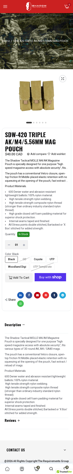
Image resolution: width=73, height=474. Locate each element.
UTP (52, 259)
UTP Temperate (42, 266)
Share (12, 299)
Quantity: (10, 234)
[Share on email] (37, 295)
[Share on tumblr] (54, 295)
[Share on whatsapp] (20, 303)
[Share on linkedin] (20, 295)
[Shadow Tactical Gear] (36, 6)
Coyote (38, 259)
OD (24, 259)
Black (11, 259)
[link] (7, 469)
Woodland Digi (17, 266)
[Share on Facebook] (29, 295)
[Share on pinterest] (45, 295)
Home (6, 40)
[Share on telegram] (62, 295)
